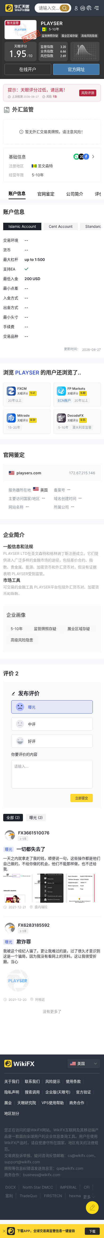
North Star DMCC (38, 1187)
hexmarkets (79, 1195)
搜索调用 (32, 1092)
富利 (9, 1195)
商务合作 (76, 1102)
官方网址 (76, 69)
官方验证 (83, 1092)
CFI (87, 1187)
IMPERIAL (68, 1187)
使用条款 (73, 1081)
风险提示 (52, 1081)
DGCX (10, 1187)
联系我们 (32, 1081)
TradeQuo (28, 1195)
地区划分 (11, 1113)
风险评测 (87, 93)
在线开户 (27, 69)
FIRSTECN (53, 1195)
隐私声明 (11, 1092)
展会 (8, 1102)
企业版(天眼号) (57, 1092)
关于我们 (11, 1081)
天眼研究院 (26, 1102)
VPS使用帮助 (53, 1102)
